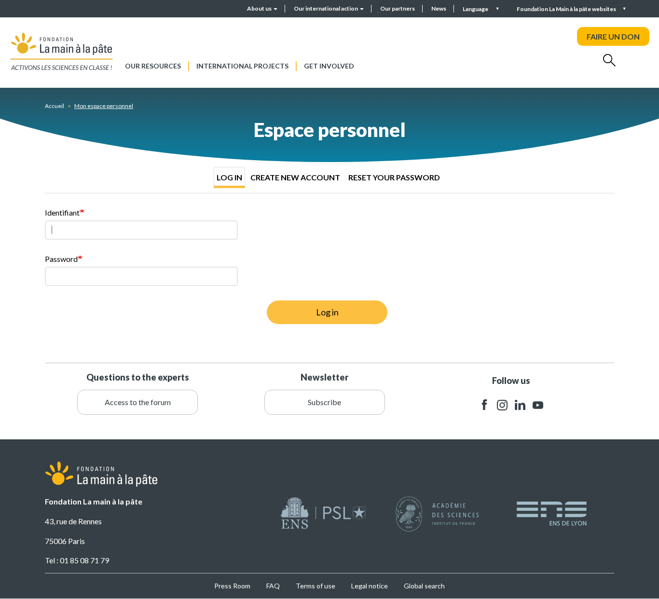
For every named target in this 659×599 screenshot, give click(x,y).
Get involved (329, 66)
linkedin (520, 405)
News (438, 8)
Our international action (326, 8)
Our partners (397, 8)
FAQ (273, 586)
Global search (424, 586)
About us (260, 8)
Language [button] (476, 9)
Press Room (232, 586)
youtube (538, 405)
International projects (242, 66)
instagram (502, 405)
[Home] (62, 51)
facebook (484, 405)
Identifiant (62, 212)
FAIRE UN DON (613, 36)
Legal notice (369, 586)
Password (61, 258)
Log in (229, 177)
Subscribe (324, 402)
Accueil (54, 105)
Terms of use (315, 586)
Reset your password (394, 177)
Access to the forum (138, 402)
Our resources (153, 66)
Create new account (295, 177)
